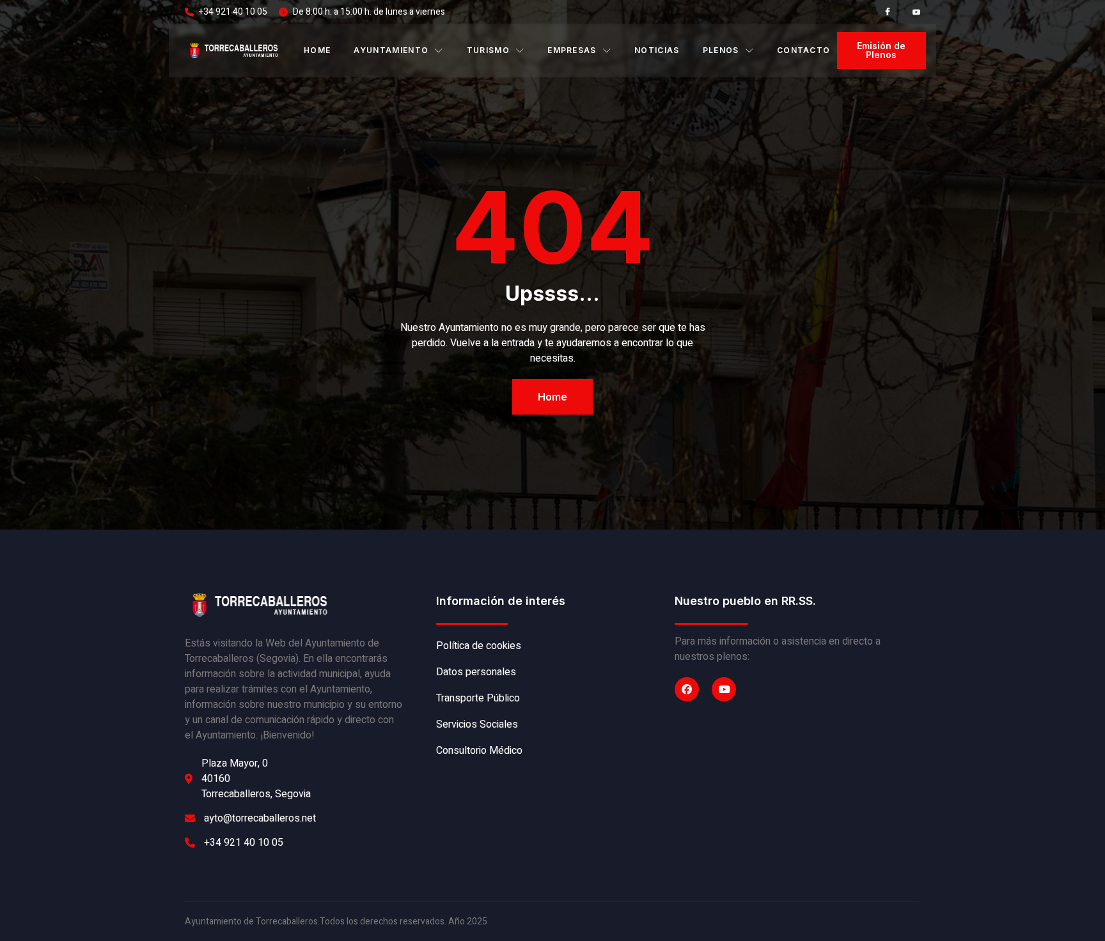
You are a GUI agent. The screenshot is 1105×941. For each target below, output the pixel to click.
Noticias (657, 50)
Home (317, 50)
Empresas (572, 50)
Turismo (488, 50)
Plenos (721, 50)
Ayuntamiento (391, 50)
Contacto (804, 50)
